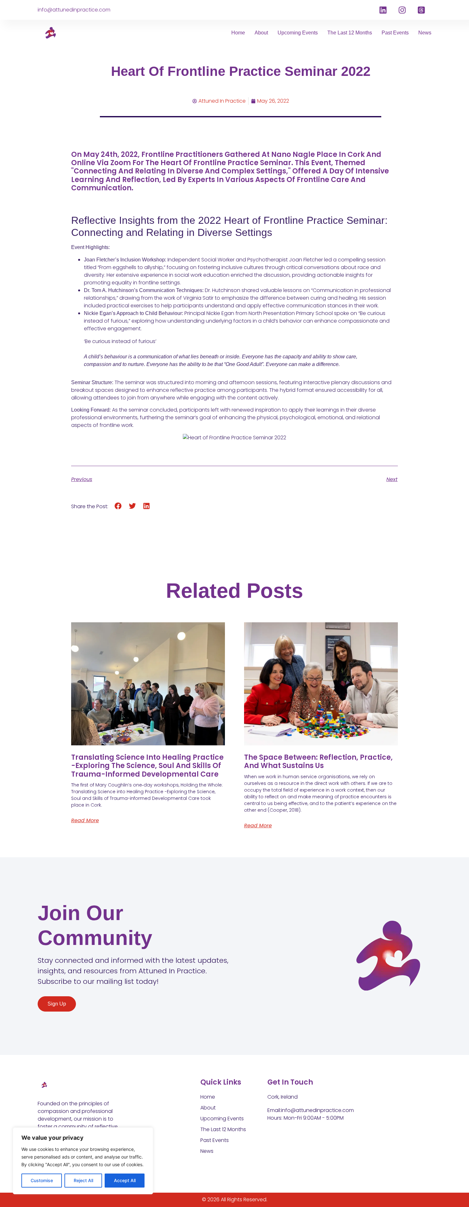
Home (238, 32)
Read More (85, 820)
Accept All (125, 1180)
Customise (42, 1180)
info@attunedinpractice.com (74, 9)
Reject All (83, 1180)
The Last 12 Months (349, 32)
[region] (83, 1160)
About (261, 32)
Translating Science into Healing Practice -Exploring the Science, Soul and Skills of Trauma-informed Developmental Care (147, 765)
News (424, 32)
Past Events (395, 32)
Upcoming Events (298, 32)
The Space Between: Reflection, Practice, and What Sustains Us (318, 761)
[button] (118, 506)
